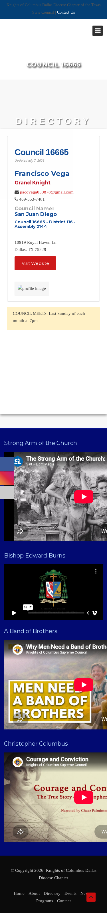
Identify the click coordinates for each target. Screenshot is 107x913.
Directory (52, 893)
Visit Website (35, 263)
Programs (44, 901)
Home (19, 893)
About (34, 893)
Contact (64, 901)
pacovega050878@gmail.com (47, 192)
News (85, 893)
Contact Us (66, 12)
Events (70, 893)
